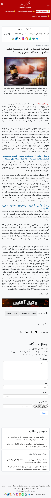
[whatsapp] (21, 332)
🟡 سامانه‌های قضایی (9, 11)
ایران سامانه (20, 491)
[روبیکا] (13, 39)
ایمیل (44, 392)
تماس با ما (38, 494)
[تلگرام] (37, 39)
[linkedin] (27, 332)
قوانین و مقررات (12, 313)
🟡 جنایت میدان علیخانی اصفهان (40, 16)
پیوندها (44, 494)
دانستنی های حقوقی (28, 313)
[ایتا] (27, 39)
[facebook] (31, 332)
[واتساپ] (30, 39)
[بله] (33, 40)
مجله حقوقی (29, 29)
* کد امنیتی (42, 401)
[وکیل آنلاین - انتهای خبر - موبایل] (25, 302)
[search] (2, 4)
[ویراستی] (16, 39)
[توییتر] (20, 39)
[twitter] (36, 332)
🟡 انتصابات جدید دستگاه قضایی (26, 11)
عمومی (20, 29)
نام (46, 383)
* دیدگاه (43, 359)
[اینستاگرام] (23, 39)
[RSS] (11, 495)
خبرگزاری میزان (43, 104)
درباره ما (33, 494)
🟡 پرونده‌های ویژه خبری (42, 11)
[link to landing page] (25, 4)
